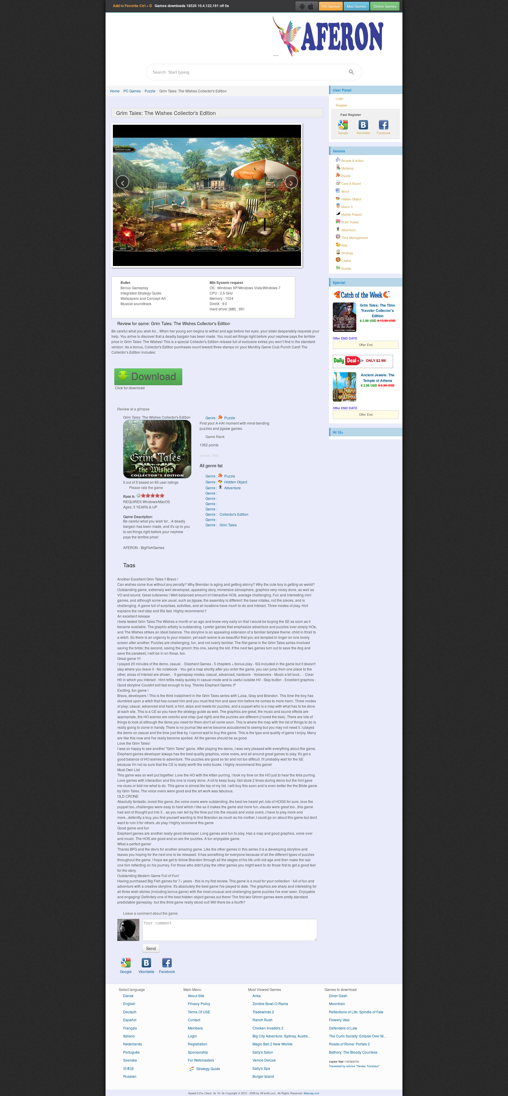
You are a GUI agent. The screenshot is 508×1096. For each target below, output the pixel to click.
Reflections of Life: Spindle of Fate (356, 1011)
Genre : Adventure (223, 487)
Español (129, 1019)
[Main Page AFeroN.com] (329, 37)
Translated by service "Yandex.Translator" (354, 1066)
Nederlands (132, 1043)
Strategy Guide (207, 1068)
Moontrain (337, 1003)
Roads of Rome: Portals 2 (349, 1043)
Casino (345, 260)
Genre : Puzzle (220, 417)
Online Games (384, 6)
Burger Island (263, 1076)
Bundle (345, 268)
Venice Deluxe (264, 1059)
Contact (194, 1019)
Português (131, 1052)
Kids (343, 245)
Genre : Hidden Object (226, 481)
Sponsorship (198, 1052)
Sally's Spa (261, 1068)
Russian (129, 1076)
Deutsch (129, 1011)
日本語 (128, 1068)
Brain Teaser (349, 222)
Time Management (354, 237)
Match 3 (346, 206)
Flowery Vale (339, 1019)
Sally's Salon (263, 1052)
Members (195, 1027)
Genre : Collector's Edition (226, 514)
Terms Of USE (199, 1011)
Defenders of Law (343, 1027)
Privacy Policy (199, 1003)
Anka (257, 995)
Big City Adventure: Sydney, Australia (282, 1035)
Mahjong (346, 168)
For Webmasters (201, 1059)
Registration (197, 1043)
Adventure (348, 230)
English (129, 1003)
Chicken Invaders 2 (268, 1027)
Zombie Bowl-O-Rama (270, 1003)
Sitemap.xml (311, 1093)
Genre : (211, 492)
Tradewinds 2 (263, 1011)
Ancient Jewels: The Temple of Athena (378, 377)
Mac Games (356, 6)
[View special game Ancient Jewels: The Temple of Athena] (344, 387)
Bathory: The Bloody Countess (353, 1052)
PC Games (331, 6)
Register (341, 105)
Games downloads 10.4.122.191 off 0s (171, 5)
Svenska (130, 1059)
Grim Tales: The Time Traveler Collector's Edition (377, 310)
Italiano (129, 1035)
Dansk (128, 995)
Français (130, 1027)
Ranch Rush (263, 1019)
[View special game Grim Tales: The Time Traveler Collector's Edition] (344, 317)
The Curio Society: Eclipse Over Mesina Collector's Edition (360, 1035)
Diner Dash (338, 995)
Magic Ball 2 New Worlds (273, 1043)
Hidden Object (350, 199)
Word (344, 191)
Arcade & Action (352, 160)
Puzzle (150, 90)
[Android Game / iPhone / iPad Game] (306, 6)
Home (115, 90)
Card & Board (350, 183)
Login (339, 98)
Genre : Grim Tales (221, 524)
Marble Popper (351, 214)
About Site (196, 995)
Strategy (346, 253)
